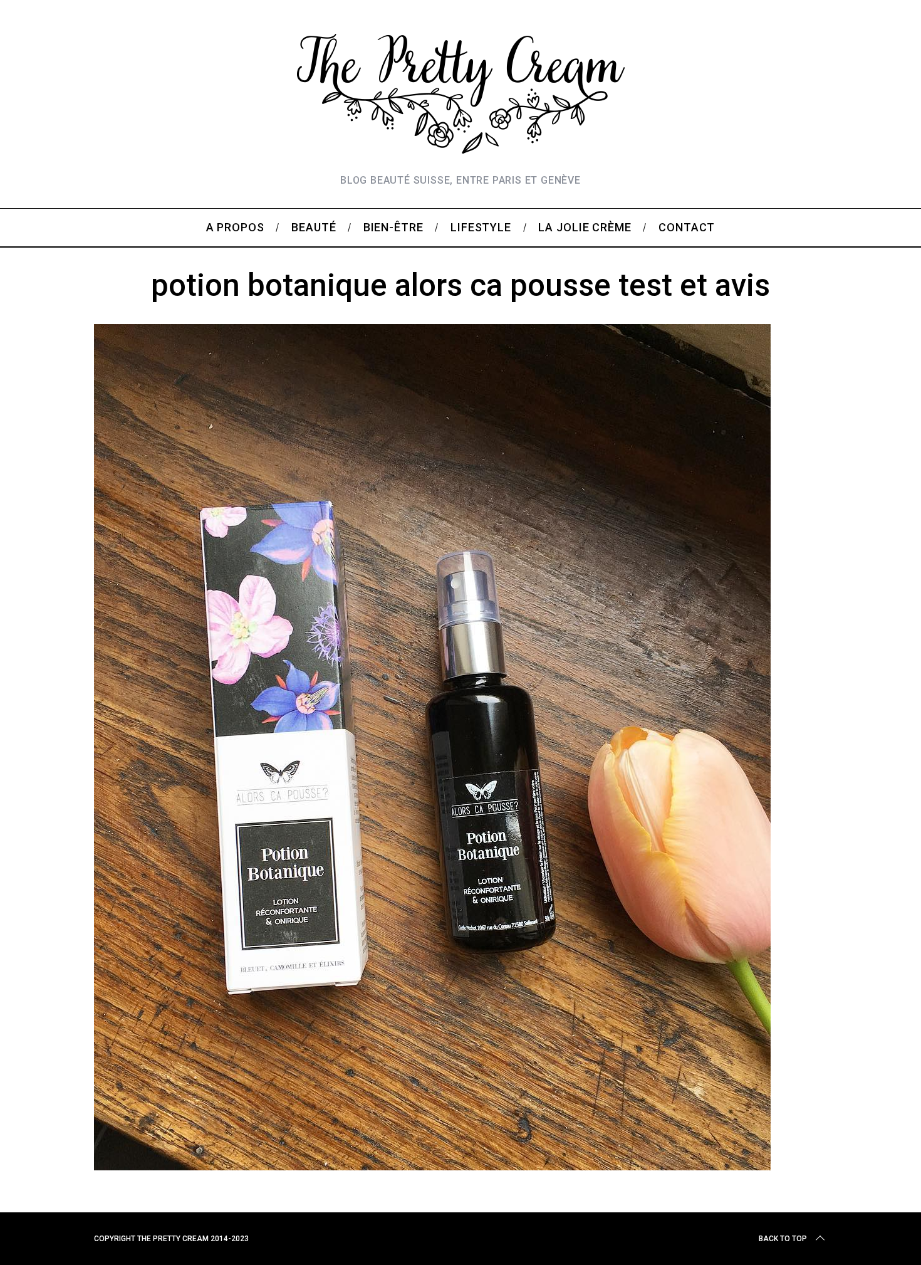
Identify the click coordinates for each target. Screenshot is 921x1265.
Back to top (783, 1238)
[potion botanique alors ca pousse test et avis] (432, 1165)
